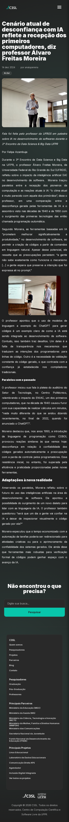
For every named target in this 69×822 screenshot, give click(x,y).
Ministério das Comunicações (24, 728)
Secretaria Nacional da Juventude (26, 733)
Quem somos (15, 645)
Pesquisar (34, 612)
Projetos (13, 655)
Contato (13, 670)
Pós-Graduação (17, 689)
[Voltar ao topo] (63, 817)
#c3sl (7, 73)
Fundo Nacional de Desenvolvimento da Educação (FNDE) (29, 740)
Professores (15, 694)
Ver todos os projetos (19, 778)
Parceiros (14, 660)
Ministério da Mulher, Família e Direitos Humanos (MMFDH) (34, 724)
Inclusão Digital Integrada (22, 773)
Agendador (15, 768)
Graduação (15, 684)
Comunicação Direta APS (22, 763)
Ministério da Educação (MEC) (24, 708)
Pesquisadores (17, 650)
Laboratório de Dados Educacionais (27, 757)
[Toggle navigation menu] (59, 7)
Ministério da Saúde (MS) (22, 713)
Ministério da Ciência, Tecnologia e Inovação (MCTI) (32, 719)
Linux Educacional (18, 752)
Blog (11, 665)
